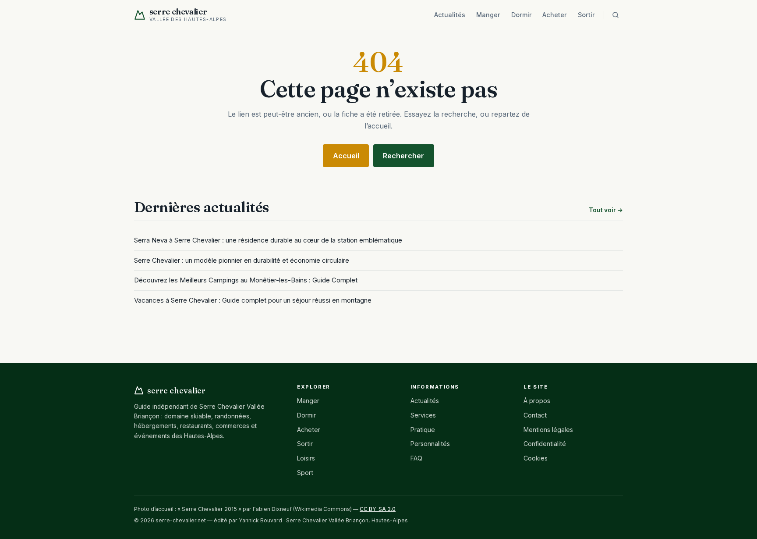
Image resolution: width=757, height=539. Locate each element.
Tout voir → (606, 210)
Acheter (554, 14)
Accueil (346, 155)
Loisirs (306, 458)
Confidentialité (545, 443)
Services (423, 415)
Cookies (536, 458)
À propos (537, 400)
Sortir (586, 14)
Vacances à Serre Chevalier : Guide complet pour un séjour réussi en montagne (252, 300)
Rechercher (403, 155)
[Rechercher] (615, 14)
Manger (488, 14)
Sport (305, 472)
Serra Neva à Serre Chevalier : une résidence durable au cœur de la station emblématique (268, 240)
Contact (535, 415)
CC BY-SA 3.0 (378, 509)
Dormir (521, 14)
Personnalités (430, 443)
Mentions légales (548, 429)
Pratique (422, 429)
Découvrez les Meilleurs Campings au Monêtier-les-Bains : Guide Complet (245, 280)
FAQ (416, 458)
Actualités (449, 14)
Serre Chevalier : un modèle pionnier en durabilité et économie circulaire (241, 260)
